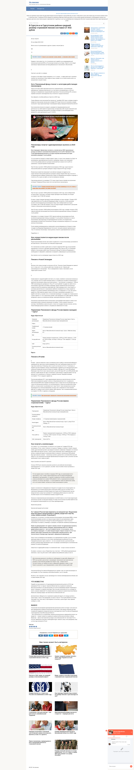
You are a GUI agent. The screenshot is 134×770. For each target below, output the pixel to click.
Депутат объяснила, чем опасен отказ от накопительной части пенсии (97, 60)
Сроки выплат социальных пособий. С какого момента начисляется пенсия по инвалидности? (98, 29)
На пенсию (34, 2)
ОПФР (92, 77)
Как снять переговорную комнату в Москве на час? (67, 13)
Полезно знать (94, 33)
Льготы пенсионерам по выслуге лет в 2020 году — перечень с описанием (98, 67)
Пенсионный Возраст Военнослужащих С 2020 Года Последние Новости (97, 52)
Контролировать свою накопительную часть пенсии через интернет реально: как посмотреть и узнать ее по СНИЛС (98, 38)
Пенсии (32, 8)
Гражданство (40, 8)
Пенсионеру (93, 42)
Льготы (92, 55)
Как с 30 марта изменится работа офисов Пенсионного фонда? (98, 74)
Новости (93, 70)
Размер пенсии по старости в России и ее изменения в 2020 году (97, 45)
